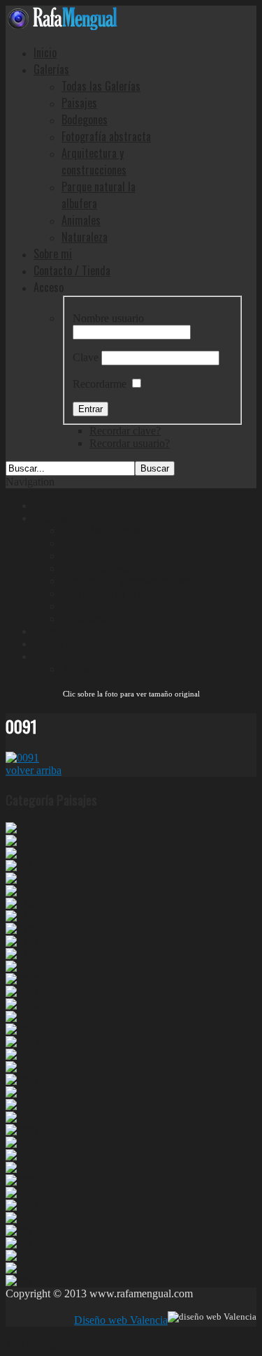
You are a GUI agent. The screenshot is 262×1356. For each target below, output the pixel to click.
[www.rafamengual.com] (61, 26)
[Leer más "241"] (20, 866)
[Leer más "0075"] (22, 1281)
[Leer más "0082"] (22, 1193)
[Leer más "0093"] (22, 1042)
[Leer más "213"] (20, 916)
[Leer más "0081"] (22, 1205)
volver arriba (33, 770)
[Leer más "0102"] (22, 929)
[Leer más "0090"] (22, 1092)
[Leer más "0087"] (22, 1130)
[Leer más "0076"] (22, 1268)
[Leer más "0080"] (22, 1218)
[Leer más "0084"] (22, 1168)
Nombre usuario (108, 318)
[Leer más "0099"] (22, 966)
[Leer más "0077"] (22, 1256)
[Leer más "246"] (20, 828)
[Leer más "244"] (20, 841)
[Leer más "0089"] (22, 1105)
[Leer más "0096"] (22, 1004)
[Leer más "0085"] (22, 1155)
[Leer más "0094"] (22, 1029)
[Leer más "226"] (20, 878)
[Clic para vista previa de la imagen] (22, 758)
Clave (86, 357)
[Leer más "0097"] (22, 992)
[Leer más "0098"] (22, 979)
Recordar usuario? (129, 443)
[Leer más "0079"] (22, 1231)
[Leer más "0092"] (22, 1067)
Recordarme (99, 384)
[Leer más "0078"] (22, 1243)
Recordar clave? (125, 431)
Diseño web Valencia (121, 1320)
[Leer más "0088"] (22, 1117)
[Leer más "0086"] (22, 1143)
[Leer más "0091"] (22, 1080)
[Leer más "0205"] (22, 891)
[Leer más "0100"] (22, 954)
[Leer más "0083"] (22, 1180)
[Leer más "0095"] (22, 1017)
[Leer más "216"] (20, 904)
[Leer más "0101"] (22, 941)
